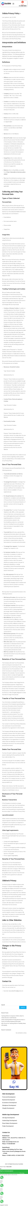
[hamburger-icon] (13, 4)
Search (3, 1005)
